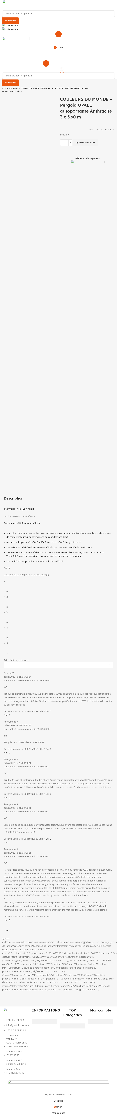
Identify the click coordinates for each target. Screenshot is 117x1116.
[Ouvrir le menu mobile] (58, 34)
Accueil (5, 88)
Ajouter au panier (85, 142)
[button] (44, 1021)
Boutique (14, 88)
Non (7, 714)
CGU (65, 536)
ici (63, 561)
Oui (48, 711)
